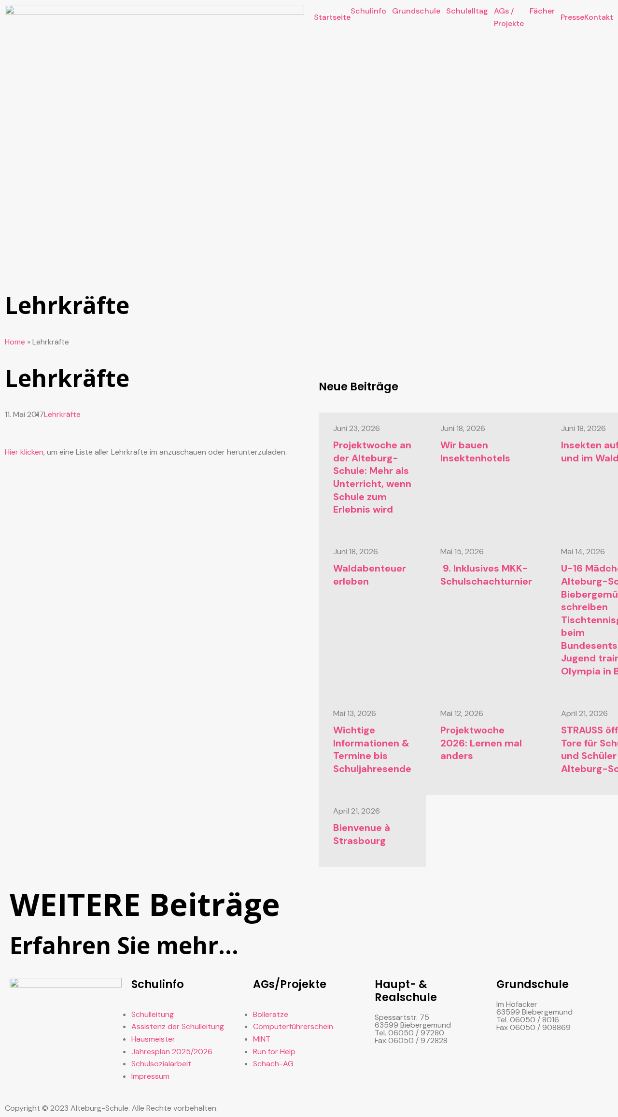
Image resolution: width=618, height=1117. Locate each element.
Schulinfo (368, 11)
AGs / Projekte (509, 17)
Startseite (332, 17)
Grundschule (416, 11)
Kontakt (598, 17)
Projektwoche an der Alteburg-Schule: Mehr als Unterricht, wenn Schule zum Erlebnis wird (372, 477)
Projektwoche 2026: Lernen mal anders (481, 743)
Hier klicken (24, 452)
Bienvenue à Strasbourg (361, 834)
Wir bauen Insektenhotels (475, 451)
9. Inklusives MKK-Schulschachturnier (486, 574)
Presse (572, 17)
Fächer (542, 11)
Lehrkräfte (62, 414)
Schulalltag (467, 11)
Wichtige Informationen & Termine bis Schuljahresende (372, 749)
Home (15, 342)
